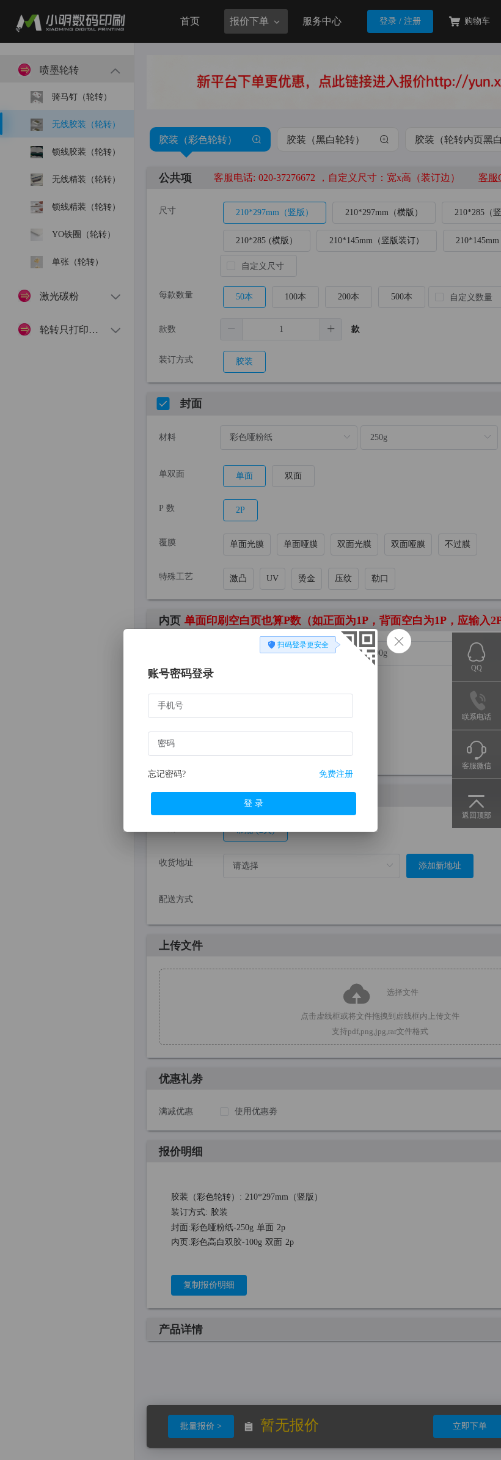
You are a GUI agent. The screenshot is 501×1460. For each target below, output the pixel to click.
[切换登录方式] (354, 651)
